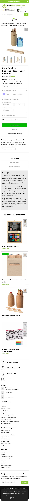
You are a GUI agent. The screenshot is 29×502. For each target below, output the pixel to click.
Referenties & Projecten (6, 458)
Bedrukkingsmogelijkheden (7, 415)
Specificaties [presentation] (14, 162)
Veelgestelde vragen (5, 408)
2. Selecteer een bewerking (10, 99)
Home (2, 23)
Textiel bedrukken (5, 441)
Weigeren (12, 497)
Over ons (3, 452)
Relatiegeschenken (9, 23)
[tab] (14, 158)
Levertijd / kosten (5, 410)
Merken (2, 445)
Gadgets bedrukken (5, 437)
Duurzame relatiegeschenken (8, 434)
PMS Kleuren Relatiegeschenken (8, 417)
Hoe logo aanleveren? (6, 419)
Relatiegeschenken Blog (7, 456)
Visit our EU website (5, 467)
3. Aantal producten (8, 115)
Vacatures (3, 454)
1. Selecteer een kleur (9, 90)
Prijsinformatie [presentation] (14, 167)
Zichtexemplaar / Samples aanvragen (10, 421)
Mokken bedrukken (5, 439)
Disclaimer (3, 463)
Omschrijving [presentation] (14, 158)
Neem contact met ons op (8, 149)
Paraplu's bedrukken (5, 443)
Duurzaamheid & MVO (6, 423)
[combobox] (12, 14)
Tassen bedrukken (5, 432)
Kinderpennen (4, 25)
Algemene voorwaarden (6, 465)
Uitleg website (4, 413)
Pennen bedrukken (20, 23)
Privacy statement (5, 461)
